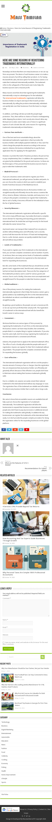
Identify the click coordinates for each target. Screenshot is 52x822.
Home (4, 28)
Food (3, 752)
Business (10, 28)
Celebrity (4, 756)
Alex (6, 67)
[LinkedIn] (29, 816)
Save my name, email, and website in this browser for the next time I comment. (25, 643)
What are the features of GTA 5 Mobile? (16, 463)
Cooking (4, 760)
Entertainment (6, 733)
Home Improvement (8, 775)
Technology (5, 722)
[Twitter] (27, 816)
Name (5, 620)
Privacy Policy (32, 809)
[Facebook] (24, 816)
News (3, 745)
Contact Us (42, 809)
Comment (7, 598)
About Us (23, 809)
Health (3, 771)
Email (5, 627)
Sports (3, 782)
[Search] (43, 657)
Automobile (5, 737)
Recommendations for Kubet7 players (36, 468)
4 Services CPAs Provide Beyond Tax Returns (21, 506)
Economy (4, 763)
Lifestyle (4, 778)
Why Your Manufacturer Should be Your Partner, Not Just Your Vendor (25, 668)
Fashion (4, 748)
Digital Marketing (7, 730)
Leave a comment (38, 67)
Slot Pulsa (4, 794)
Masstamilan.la (28, 819)
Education (4, 741)
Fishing (3, 767)
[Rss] (22, 816)
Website (5, 635)
